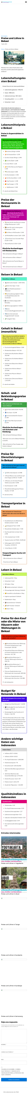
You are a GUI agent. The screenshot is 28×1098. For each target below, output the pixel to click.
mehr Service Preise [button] (8, 494)
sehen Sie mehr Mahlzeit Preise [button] (11, 191)
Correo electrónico (7, 1052)
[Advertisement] (14, 18)
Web (2, 1059)
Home (2, 49)
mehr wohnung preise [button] (8, 682)
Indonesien (4, 36)
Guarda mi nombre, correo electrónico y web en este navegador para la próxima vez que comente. (12, 1071)
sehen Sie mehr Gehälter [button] (9, 384)
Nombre (3, 1044)
